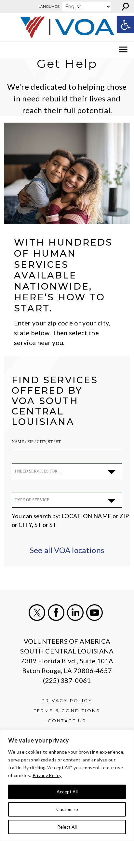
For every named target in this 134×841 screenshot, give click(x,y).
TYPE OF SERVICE (32, 500)
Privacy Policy (47, 775)
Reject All (67, 827)
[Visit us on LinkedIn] (75, 612)
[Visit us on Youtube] (94, 612)
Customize (67, 809)
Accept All (67, 791)
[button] (125, 24)
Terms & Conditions (67, 710)
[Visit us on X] (37, 612)
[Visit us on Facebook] (56, 612)
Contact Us (67, 720)
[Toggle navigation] (9, 49)
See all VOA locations (67, 550)
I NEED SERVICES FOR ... (38, 471)
